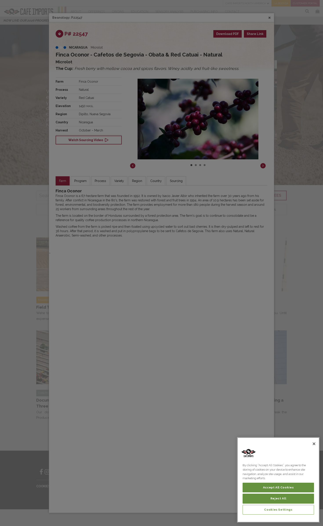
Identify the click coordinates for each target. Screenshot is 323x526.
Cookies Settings (278, 509)
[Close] (314, 444)
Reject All (278, 498)
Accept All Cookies (278, 487)
